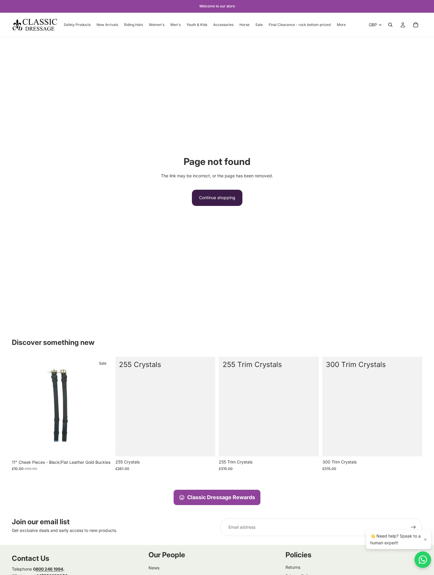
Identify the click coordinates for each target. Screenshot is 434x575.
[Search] (390, 24)
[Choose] (206, 447)
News (154, 567)
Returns (292, 567)
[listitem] (341, 25)
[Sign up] (413, 527)
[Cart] (415, 24)
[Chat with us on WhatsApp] (423, 559)
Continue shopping (217, 197)
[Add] (102, 447)
